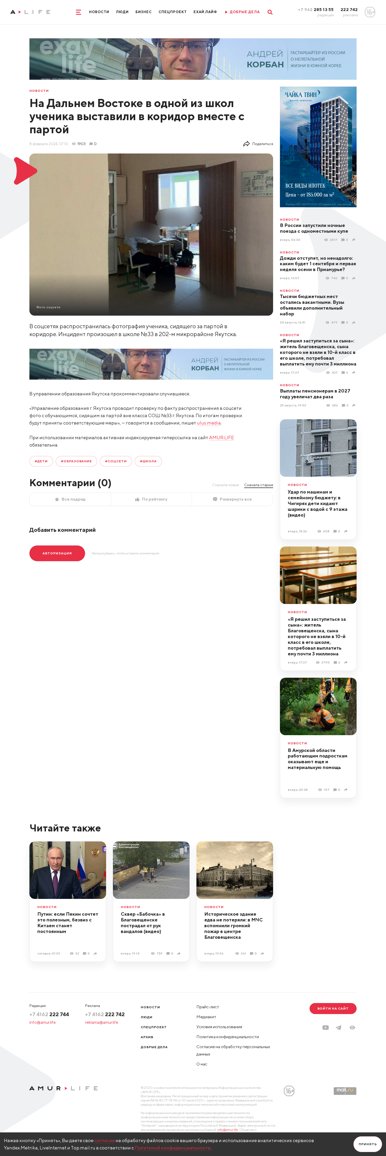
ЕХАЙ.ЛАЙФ (205, 12)
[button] (352, 1028)
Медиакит (206, 1016)
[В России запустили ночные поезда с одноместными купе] (354, 239)
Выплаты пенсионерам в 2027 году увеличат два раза (315, 393)
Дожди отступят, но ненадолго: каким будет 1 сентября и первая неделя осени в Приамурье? (318, 263)
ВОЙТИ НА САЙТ (333, 1008)
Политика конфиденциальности (227, 1036)
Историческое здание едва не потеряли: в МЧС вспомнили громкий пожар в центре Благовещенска (233, 925)
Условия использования (219, 1026)
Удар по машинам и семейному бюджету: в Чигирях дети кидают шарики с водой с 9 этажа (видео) (317, 503)
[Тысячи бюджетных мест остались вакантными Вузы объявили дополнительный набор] (354, 322)
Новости (99, 12)
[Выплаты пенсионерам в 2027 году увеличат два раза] (354, 405)
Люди (122, 12)
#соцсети (116, 461)
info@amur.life (42, 1022)
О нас (201, 1064)
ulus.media (209, 423)
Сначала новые (225, 485)
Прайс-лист (207, 1006)
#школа (148, 461)
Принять (368, 1144)
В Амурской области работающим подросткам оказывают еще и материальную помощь (317, 758)
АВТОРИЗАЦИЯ (57, 553)
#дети (41, 461)
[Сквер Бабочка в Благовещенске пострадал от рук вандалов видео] (179, 953)
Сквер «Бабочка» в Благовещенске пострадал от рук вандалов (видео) (143, 922)
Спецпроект (172, 12)
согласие (104, 1140)
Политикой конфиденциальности (173, 1147)
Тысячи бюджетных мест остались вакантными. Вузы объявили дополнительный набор (312, 305)
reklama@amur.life (101, 1022)
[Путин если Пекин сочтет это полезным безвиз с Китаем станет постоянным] (96, 953)
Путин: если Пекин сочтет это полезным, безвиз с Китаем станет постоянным (67, 922)
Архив (147, 1037)
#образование (76, 461)
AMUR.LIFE (221, 437)
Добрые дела (154, 1047)
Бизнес (143, 12)
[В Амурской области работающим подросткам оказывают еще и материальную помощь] (346, 789)
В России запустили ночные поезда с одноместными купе (314, 228)
